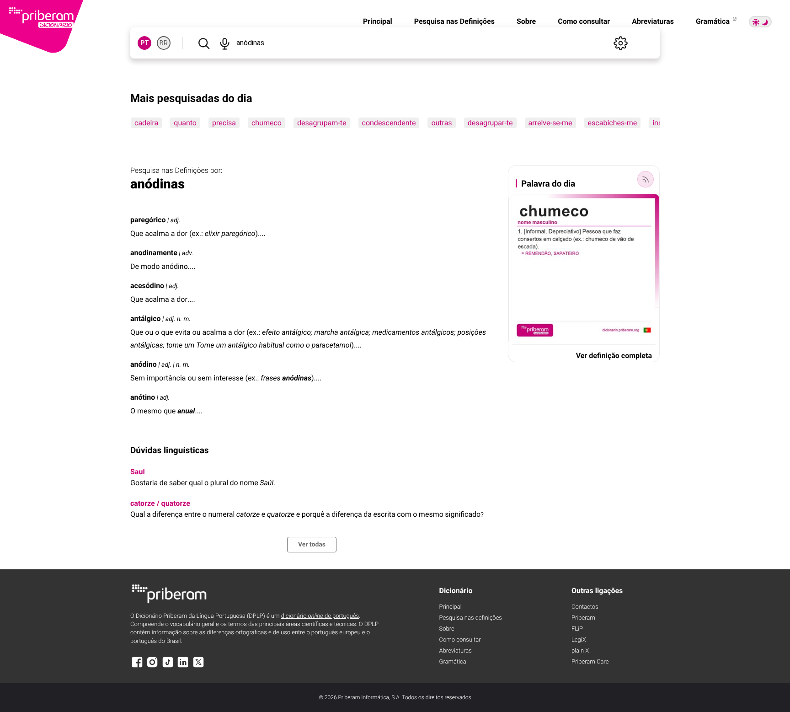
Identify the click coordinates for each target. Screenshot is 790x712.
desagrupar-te (490, 122)
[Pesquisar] (204, 43)
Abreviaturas (653, 21)
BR (164, 43)
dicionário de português (320, 616)
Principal (377, 21)
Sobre (526, 21)
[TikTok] (168, 666)
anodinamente (153, 252)
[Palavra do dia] (645, 179)
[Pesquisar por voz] (224, 43)
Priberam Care (590, 661)
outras (441, 122)
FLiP (577, 629)
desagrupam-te (322, 122)
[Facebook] (137, 666)
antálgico (145, 318)
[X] (198, 666)
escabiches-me (612, 122)
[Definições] (620, 43)
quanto (185, 122)
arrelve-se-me (550, 122)
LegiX (578, 640)
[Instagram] (152, 666)
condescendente (389, 122)
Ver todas (312, 544)
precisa (224, 122)
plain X (580, 651)
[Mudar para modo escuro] (760, 21)
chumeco (266, 122)
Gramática (713, 21)
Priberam (583, 618)
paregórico (148, 219)
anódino (143, 364)
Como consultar (584, 21)
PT (144, 43)
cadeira (146, 122)
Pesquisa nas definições (470, 618)
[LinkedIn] (183, 666)
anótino (142, 397)
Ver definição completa (614, 355)
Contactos (584, 607)
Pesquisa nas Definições (454, 21)
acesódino (147, 285)
